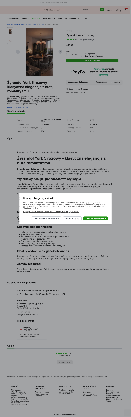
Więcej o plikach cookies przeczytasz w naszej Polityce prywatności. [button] (51, 212)
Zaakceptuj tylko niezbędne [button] (46, 218)
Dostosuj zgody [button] (72, 218)
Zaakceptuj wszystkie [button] (95, 218)
